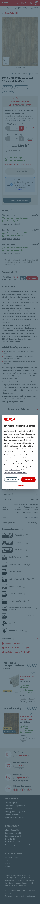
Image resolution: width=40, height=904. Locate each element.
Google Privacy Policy (12, 470)
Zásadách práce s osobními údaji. (15, 473)
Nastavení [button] (20, 485)
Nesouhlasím (11, 479)
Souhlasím (28, 479)
